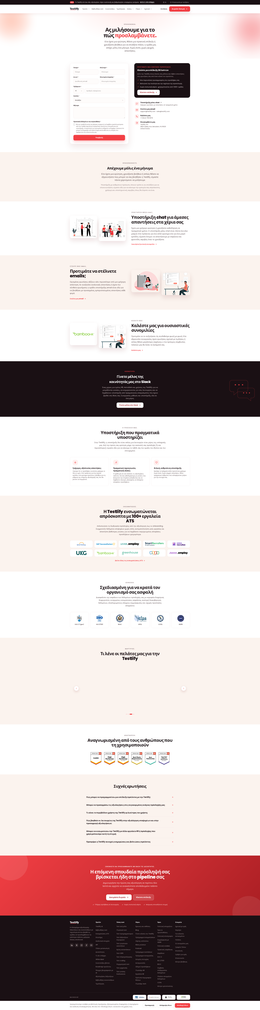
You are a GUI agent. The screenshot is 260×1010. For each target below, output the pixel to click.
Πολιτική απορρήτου (164, 926)
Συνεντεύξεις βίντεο (103, 963)
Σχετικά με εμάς (180, 926)
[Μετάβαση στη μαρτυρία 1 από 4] (127, 714)
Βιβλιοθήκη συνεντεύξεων (105, 980)
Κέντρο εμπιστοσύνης (165, 986)
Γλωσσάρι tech (140, 984)
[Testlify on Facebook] (86, 945)
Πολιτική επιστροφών (165, 936)
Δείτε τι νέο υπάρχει (147, 2)
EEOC (159, 964)
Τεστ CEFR (119, 953)
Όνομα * (76, 68)
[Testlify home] (74, 9)
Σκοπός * (76, 96)
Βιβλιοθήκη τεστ (97, 9)
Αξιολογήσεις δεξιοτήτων (104, 976)
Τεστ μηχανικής (121, 968)
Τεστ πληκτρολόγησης (124, 957)
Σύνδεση (164, 9)
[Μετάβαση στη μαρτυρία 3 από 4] (131, 714)
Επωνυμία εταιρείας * (107, 77)
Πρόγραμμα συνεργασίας (144, 956)
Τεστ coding (120, 961)
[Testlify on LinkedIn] (72, 945)
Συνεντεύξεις (110, 9)
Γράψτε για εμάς (181, 954)
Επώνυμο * (103, 68)
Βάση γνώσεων (140, 945)
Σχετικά (147, 9)
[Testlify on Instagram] (81, 945)
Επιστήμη (99, 937)
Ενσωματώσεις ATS (102, 934)
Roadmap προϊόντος (103, 967)
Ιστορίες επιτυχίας (142, 959)
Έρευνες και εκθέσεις (142, 926)
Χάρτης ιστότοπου (141, 941)
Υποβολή (99, 137)
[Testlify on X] (77, 945)
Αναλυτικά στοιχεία (102, 941)
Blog (137, 930)
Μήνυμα (76, 105)
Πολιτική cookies (163, 946)
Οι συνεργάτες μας (181, 943)
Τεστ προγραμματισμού (124, 934)
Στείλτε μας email (77, 299)
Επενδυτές (179, 951)
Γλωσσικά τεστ (121, 930)
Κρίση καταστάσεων (123, 950)
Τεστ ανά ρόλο (121, 926)
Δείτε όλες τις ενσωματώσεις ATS (129, 560)
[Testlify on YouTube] (91, 945)
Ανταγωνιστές (140, 963)
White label (100, 959)
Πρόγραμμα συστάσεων (143, 952)
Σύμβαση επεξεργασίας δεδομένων (162, 970)
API (97, 945)
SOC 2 (159, 957)
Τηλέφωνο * (77, 87)
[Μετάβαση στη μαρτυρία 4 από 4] (133, 714)
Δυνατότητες (100, 952)
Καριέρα (178, 930)
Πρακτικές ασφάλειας (165, 950)
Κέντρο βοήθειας (181, 962)
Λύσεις (129, 9)
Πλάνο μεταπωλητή (102, 948)
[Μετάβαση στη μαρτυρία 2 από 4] (129, 714)
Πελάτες (178, 940)
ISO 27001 (160, 961)
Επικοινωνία (179, 958)
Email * (75, 77)
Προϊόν (85, 9)
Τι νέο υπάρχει (101, 956)
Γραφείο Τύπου (180, 947)
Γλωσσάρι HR (140, 970)
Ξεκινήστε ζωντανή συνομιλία (142, 244)
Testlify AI (99, 926)
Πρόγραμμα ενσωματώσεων (145, 937)
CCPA (159, 983)
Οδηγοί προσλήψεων (142, 967)
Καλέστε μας (136, 350)
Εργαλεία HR (139, 974)
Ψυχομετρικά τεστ (122, 964)
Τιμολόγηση (121, 9)
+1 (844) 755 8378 (146, 118)
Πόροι (138, 9)
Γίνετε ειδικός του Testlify (144, 934)
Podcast (138, 948)
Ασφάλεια (160, 953)
